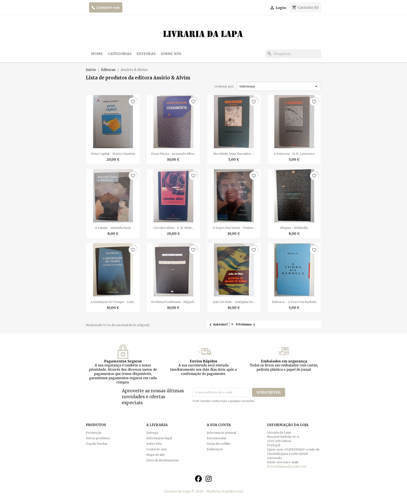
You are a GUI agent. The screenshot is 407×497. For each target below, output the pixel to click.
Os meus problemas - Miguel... (173, 302)
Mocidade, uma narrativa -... (233, 154)
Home (97, 54)
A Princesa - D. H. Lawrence (294, 154)
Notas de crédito (219, 444)
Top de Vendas (96, 444)
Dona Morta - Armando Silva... (173, 154)
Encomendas (216, 438)
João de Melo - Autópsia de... (234, 302)
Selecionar (279, 86)
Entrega (152, 433)
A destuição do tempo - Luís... (113, 302)
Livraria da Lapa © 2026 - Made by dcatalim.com (203, 491)
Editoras (146, 54)
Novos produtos (97, 438)
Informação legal (159, 438)
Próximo (247, 324)
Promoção (94, 433)
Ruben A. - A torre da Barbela (294, 302)
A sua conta (219, 425)
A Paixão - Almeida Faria (113, 228)
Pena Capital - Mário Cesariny (113, 154)
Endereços (215, 449)
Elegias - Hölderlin (294, 228)
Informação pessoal (221, 433)
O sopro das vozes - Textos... (234, 228)
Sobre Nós (171, 54)
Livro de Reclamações (162, 460)
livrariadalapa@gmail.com (286, 466)
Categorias (119, 54)
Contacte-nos (108, 7)
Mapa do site (155, 455)
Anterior (217, 324)
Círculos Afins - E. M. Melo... (173, 228)
